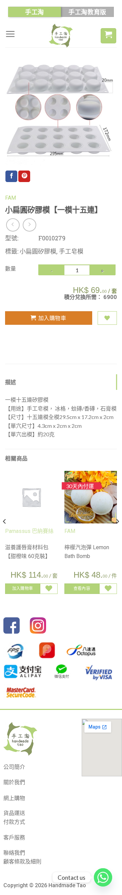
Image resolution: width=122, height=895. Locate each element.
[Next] (117, 535)
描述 (10, 382)
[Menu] (10, 33)
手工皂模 (71, 251)
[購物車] (108, 35)
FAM (10, 198)
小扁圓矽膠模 (38, 251)
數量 (10, 268)
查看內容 (82, 588)
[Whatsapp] (103, 877)
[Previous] (4, 535)
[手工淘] (61, 35)
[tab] (61, 382)
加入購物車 (52, 318)
